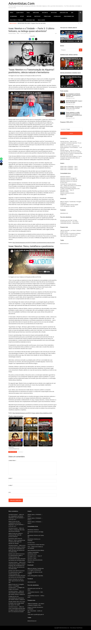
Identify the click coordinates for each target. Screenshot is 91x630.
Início (11, 12)
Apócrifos (45, 12)
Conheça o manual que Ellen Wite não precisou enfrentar (16, 535)
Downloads (57, 16)
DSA (72, 12)
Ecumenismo (13, 16)
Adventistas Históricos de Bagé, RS (68, 178)
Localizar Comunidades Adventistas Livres (70, 188)
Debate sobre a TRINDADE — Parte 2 (69, 168)
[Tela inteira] (80, 41)
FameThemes (79, 627)
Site (10, 492)
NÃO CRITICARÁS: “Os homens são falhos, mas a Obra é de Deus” (34, 23)
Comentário (12, 460)
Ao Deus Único (63, 182)
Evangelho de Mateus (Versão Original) (69, 204)
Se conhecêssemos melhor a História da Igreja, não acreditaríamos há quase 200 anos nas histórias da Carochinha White (17, 548)
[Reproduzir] (62, 41)
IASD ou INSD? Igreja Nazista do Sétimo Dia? (16, 580)
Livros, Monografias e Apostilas (67, 206)
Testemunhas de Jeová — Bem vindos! (69, 221)
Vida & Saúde (41, 20)
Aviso (28, 12)
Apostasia (54, 12)
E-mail (11, 485)
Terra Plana (47, 16)
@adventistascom (64, 243)
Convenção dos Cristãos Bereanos (68, 184)
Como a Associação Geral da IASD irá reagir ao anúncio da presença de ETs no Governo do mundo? (17, 610)
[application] (71, 36)
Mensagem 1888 (30, 20)
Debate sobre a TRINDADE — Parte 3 (69, 169)
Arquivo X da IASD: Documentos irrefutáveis (70, 233)
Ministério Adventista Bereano (67, 193)
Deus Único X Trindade (16, 20)
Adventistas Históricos (65, 176)
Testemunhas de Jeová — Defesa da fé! (69, 223)
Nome (10, 478)
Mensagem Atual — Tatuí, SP (67, 190)
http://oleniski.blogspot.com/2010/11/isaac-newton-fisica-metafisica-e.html (32, 413)
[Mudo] (78, 41)
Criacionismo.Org (69, 16)
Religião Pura (63, 194)
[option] (49, 23)
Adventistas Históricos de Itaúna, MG (68, 179)
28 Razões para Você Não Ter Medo (68, 220)
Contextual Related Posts (14, 448)
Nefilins (29, 16)
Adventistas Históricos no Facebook (68, 181)
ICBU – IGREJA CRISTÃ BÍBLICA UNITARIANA (70, 185)
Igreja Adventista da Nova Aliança (68, 187)
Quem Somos (20, 12)
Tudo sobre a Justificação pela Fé (68, 236)
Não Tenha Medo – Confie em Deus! (68, 235)
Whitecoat (37, 16)
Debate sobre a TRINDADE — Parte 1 (69, 166)
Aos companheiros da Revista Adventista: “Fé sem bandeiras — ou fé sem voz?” (73, 95)
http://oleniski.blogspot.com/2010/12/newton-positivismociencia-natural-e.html (33, 242)
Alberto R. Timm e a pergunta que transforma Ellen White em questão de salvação (71, 158)
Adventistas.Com (22, 3)
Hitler (22, 16)
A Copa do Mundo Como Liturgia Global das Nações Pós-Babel (17, 603)
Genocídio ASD (64, 12)
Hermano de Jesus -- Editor (14, 33)
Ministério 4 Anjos (64, 191)
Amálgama (36, 12)
